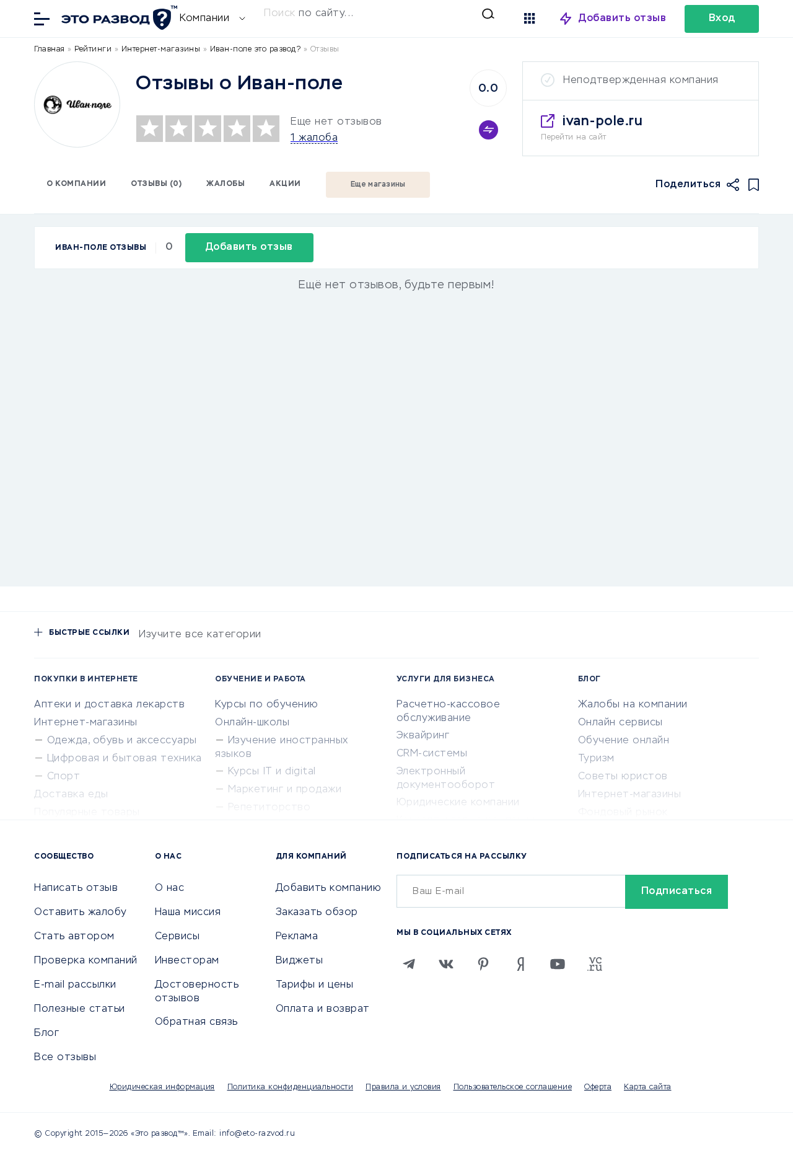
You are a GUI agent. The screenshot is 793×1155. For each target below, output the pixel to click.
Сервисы (177, 937)
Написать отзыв (76, 888)
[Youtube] (557, 964)
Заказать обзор (317, 913)
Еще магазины (378, 184)
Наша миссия (188, 913)
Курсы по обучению (266, 705)
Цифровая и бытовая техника (124, 759)
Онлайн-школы (252, 723)
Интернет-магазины (86, 723)
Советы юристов (623, 777)
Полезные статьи (79, 1009)
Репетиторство (269, 808)
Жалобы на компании (633, 705)
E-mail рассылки (75, 985)
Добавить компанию (329, 888)
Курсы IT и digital (272, 772)
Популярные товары (87, 813)
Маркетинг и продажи (285, 790)
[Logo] (77, 104)
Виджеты (299, 961)
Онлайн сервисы (620, 723)
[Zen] (520, 964)
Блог (46, 1033)
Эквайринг (423, 736)
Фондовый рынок (623, 813)
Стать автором (74, 937)
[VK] (446, 964)
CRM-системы (432, 754)
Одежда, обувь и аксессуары (122, 741)
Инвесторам (187, 961)
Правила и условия (403, 1087)
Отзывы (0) (156, 184)
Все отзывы (65, 1058)
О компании (76, 184)
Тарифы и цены (315, 985)
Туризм (596, 759)
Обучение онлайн (624, 741)
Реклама (297, 937)
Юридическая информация (162, 1087)
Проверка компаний (86, 961)
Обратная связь (196, 1022)
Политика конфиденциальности (290, 1087)
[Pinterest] (483, 964)
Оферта (597, 1087)
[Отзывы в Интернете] (118, 18)
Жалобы (225, 184)
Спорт (64, 777)
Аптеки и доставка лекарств (109, 705)
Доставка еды (71, 795)
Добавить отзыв (622, 19)
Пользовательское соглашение (512, 1087)
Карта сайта (648, 1087)
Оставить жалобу (80, 913)
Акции (285, 184)
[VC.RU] (594, 964)
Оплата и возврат (323, 1009)
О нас (170, 888)
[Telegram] (408, 964)
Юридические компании (458, 803)
